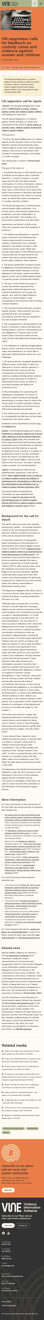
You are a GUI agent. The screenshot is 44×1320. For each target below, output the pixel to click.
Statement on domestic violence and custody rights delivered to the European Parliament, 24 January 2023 (22, 437)
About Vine (6, 1243)
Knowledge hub (8, 1264)
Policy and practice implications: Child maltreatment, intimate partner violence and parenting (22, 859)
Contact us (22, 1225)
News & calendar (8, 1282)
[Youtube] (8, 1233)
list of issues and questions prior (19, 1003)
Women (6, 1132)
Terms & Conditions (9, 1305)
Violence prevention (10, 1289)
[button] (40, 3)
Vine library (6, 1250)
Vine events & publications (12, 1275)
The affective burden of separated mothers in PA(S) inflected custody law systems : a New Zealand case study (23, 903)
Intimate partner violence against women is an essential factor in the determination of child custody (22, 552)
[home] (10, 4)
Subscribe (8, 1190)
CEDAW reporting (23, 1029)
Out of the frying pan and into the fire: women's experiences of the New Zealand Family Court (23, 846)
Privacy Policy (7, 1301)
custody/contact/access (29, 938)
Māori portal (7, 1257)
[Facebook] (3, 1233)
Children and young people (13, 1128)
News (8, 67)
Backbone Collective (27, 841)
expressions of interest (19, 955)
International (32, 1128)
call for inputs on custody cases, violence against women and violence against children (21, 127)
